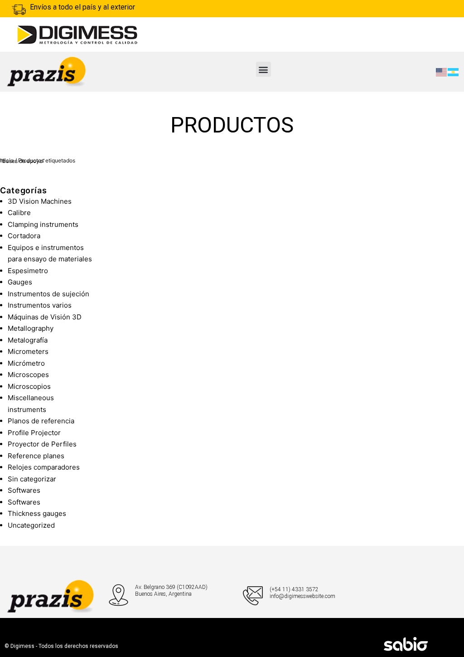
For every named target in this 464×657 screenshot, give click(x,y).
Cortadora (24, 235)
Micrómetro (26, 363)
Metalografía (28, 340)
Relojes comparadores (44, 467)
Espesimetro (28, 270)
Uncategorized (31, 525)
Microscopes (28, 374)
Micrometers (28, 351)
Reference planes (36, 455)
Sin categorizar (32, 479)
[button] (263, 69)
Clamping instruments (43, 224)
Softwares (24, 490)
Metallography (30, 328)
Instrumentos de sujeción (48, 293)
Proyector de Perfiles (42, 444)
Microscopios (29, 386)
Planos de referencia (41, 421)
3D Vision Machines (40, 201)
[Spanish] (453, 71)
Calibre (19, 212)
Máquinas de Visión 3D (45, 317)
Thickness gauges (37, 513)
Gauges (20, 282)
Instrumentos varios (40, 305)
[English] (442, 71)
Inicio (7, 160)
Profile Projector (34, 432)
